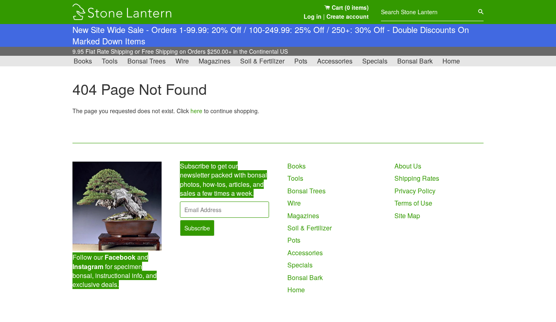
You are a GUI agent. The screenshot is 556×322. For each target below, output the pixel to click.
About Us (407, 166)
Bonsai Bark (415, 61)
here (196, 111)
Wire (182, 61)
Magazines (214, 61)
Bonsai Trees (146, 61)
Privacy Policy (415, 190)
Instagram (87, 266)
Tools (110, 61)
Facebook (120, 257)
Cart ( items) (349, 7)
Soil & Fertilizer (262, 61)
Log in (313, 16)
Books (83, 61)
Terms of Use (413, 203)
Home (451, 61)
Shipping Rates (416, 178)
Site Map (407, 215)
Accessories (334, 61)
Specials (374, 61)
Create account (347, 16)
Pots (300, 61)
